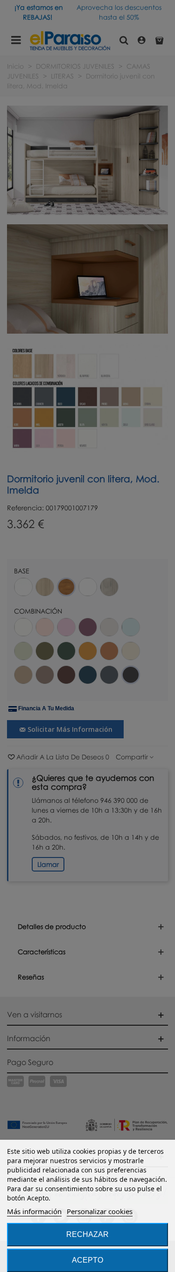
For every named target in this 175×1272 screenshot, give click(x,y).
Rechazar (87, 1234)
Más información (34, 1211)
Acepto (87, 1260)
